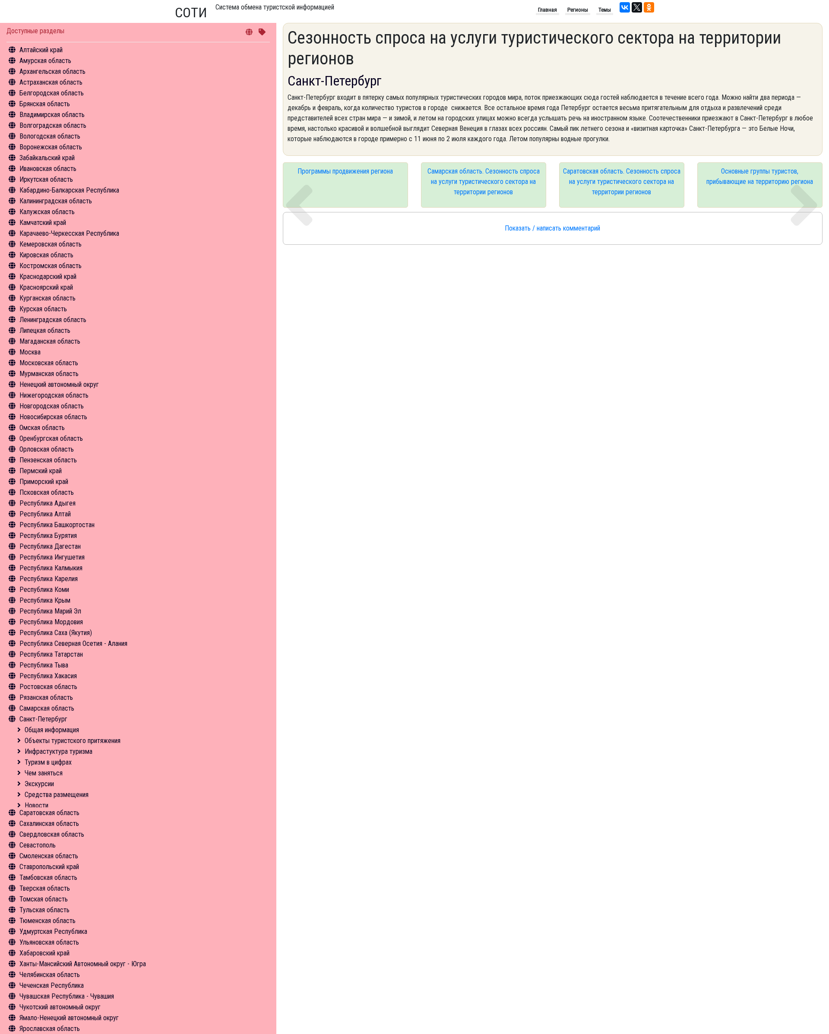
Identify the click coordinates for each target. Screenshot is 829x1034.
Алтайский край (41, 50)
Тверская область (44, 888)
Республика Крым (44, 600)
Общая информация (52, 730)
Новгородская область (51, 406)
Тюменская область (47, 921)
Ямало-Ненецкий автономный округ (69, 1018)
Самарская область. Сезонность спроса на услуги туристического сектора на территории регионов (483, 181)
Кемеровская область (50, 244)
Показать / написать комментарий (552, 228)
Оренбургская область (51, 438)
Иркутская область (46, 179)
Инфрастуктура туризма (58, 751)
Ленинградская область (52, 320)
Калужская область (47, 212)
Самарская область (46, 708)
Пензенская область (48, 460)
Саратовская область (49, 813)
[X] (637, 7)
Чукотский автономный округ (60, 1007)
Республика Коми (44, 589)
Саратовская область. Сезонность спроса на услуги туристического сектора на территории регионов (621, 181)
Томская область (43, 899)
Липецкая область (44, 330)
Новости (36, 805)
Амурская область (45, 61)
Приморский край (43, 481)
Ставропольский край (49, 867)
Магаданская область (49, 341)
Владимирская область (52, 115)
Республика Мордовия (51, 622)
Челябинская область (49, 975)
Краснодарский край (47, 276)
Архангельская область (52, 71)
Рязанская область (46, 697)
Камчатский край (42, 222)
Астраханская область (50, 82)
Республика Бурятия (48, 535)
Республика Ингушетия (52, 557)
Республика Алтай (45, 514)
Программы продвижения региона (345, 171)
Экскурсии (39, 784)
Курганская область (47, 298)
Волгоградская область (52, 125)
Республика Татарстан (51, 654)
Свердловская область (51, 834)
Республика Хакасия (48, 676)
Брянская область (44, 104)
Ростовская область (48, 687)
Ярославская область (49, 1029)
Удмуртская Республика (53, 931)
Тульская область (44, 910)
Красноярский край (46, 287)
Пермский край (40, 471)
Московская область (48, 363)
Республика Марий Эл (50, 611)
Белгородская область (51, 93)
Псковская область (46, 492)
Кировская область (46, 255)
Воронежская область (50, 147)
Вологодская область (49, 136)
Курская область (43, 309)
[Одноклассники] (649, 7)
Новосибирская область (53, 417)
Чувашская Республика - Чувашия (66, 996)
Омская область (42, 428)
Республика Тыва (43, 665)
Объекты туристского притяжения (72, 741)
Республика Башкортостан (57, 525)
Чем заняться (44, 773)
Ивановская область (47, 168)
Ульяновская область (49, 942)
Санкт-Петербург (43, 719)
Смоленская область (48, 856)
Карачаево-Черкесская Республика (69, 233)
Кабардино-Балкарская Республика (69, 190)
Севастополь (37, 845)
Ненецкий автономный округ (59, 384)
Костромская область (50, 266)
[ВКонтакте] (625, 7)
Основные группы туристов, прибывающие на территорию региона (759, 176)
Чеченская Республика (51, 985)
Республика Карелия (48, 579)
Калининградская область (55, 201)
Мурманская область (49, 374)
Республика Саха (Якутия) (55, 633)
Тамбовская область (48, 877)
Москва (30, 352)
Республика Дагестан (50, 546)
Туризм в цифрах (48, 762)
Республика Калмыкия (50, 568)
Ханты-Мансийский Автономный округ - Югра (82, 964)
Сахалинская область (49, 823)
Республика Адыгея (47, 503)
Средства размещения (57, 795)
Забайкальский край (47, 158)
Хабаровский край (44, 953)
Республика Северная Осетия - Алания (73, 643)
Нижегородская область (54, 395)
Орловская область (46, 449)
